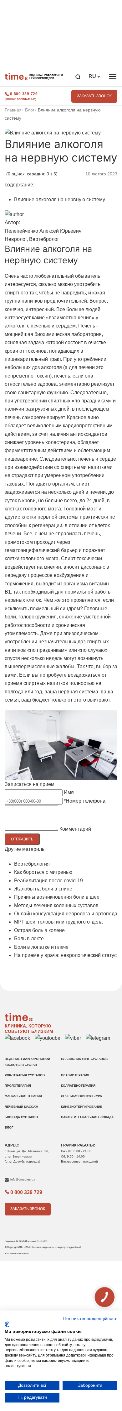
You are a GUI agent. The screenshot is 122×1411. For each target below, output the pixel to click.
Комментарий (75, 829)
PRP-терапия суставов (25, 1075)
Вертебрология (32, 864)
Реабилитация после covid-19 (48, 880)
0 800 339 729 (24, 94)
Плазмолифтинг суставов (84, 1059)
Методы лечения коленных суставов (56, 905)
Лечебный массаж (21, 1106)
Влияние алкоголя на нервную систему (59, 199)
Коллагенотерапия (78, 1085)
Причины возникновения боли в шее (56, 897)
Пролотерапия (18, 1085)
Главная (13, 109)
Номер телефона (84, 801)
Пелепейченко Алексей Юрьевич (43, 231)
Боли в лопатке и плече (41, 947)
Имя (69, 792)
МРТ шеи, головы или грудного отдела (58, 922)
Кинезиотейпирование (81, 1106)
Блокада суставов (21, 1117)
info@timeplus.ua (22, 1179)
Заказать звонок (94, 96)
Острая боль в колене (39, 930)
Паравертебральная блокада (87, 1117)
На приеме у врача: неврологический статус (65, 955)
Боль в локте (29, 938)
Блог (29, 109)
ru (93, 76)
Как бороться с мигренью (43, 872)
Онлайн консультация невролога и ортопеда (65, 913)
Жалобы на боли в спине (43, 888)
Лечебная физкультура (81, 1096)
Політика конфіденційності (90, 1318)
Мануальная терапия (23, 1096)
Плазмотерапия (75, 1075)
